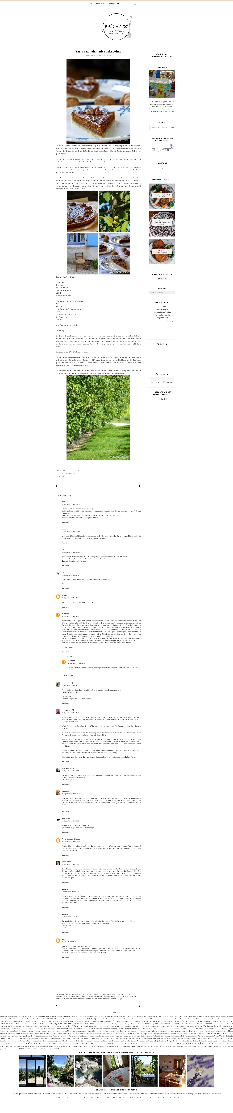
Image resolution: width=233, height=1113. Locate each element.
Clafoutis (230, 1019)
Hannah (18, 1026)
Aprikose (36, 1016)
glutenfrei (3, 1049)
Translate (169, 382)
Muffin (53, 1033)
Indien (122, 1026)
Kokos (105, 1029)
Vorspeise (223, 1044)
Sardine (9, 1041)
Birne (144, 1016)
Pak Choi (199, 1033)
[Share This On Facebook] (132, 471)
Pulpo (205, 1036)
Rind (102, 1038)
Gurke (227, 1024)
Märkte (65, 1033)
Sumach (225, 1041)
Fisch (231, 1021)
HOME (89, 4)
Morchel (32, 1033)
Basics (102, 1016)
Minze (230, 1031)
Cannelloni (159, 1019)
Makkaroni (74, 1031)
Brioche (19, 1019)
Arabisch (43, 1016)
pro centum (14, 1049)
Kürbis (199, 1028)
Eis (142, 1021)
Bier (140, 1016)
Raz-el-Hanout (57, 1038)
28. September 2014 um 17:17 (70, 685)
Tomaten (139, 1044)
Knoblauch (77, 1028)
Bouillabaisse (216, 1016)
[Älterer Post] (140, 486)
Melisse (183, 1031)
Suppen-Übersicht (20, 1044)
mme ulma (66, 818)
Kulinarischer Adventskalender (163, 1029)
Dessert (80, 1021)
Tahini (51, 1044)
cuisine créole (218, 1046)
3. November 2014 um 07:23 (70, 892)
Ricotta (98, 1038)
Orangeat (150, 1033)
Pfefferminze (71, 1036)
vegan (21, 1048)
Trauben (169, 1044)
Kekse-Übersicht (39, 1029)
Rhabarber (92, 1038)
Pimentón (126, 1036)
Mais (69, 1031)
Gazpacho (121, 1024)
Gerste (133, 1024)
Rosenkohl (131, 1038)
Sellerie (113, 1041)
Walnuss (60, 476)
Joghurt (147, 1026)
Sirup (153, 1041)
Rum (181, 1038)
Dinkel (89, 1021)
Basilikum (109, 1016)
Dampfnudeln (65, 1021)
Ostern (185, 1033)
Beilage (117, 1016)
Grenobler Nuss (123, 167)
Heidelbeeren (59, 1026)
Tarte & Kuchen (60, 1044)
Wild (29, 1046)
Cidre (225, 1019)
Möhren (71, 1033)
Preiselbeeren (192, 1036)
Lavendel (17, 1031)
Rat (46, 1038)
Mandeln (91, 1031)
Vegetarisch (195, 1043)
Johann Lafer (156, 1026)
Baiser (84, 1016)
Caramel (165, 1019)
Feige (201, 1021)
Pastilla (231, 1033)
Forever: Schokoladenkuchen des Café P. (162, 222)
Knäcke (85, 1029)
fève (229, 1046)
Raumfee (65, 595)
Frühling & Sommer (59, 1023)
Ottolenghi (192, 1034)
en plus (225, 1046)
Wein (11, 1046)
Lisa (63, 939)
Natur (87, 1034)
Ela (63, 572)
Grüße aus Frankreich (204, 1024)
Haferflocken (4, 1026)
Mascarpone (135, 1031)
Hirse (96, 1026)
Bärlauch (135, 1019)
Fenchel (213, 1021)
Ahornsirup (4, 1016)
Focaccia (22, 1024)
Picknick (97, 1036)
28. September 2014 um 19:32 (70, 713)
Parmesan (218, 1033)
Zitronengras (113, 1046)
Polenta (184, 1036)
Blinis (164, 1016)
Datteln (73, 1021)
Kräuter (145, 1029)
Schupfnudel (99, 1041)
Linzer (49, 1031)
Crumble (33, 1021)
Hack (231, 1024)
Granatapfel (164, 1024)
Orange (143, 1033)
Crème (39, 1021)
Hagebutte (12, 1026)
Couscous (11, 1021)
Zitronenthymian (124, 1046)
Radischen (30, 1038)
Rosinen (138, 1038)
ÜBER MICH (100, 4)
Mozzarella (46, 1034)
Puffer (200, 1036)
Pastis (8, 1036)
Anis (26, 1016)
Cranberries (19, 1021)
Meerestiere (162, 1031)
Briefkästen (13, 1019)
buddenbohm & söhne (162, 312)
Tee (93, 1044)
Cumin (49, 1021)
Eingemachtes (122, 1021)
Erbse (155, 1021)
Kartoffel (218, 1026)
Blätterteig (188, 1016)
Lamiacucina (218, 1029)
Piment (106, 1036)
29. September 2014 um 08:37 (71, 841)
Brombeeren (38, 1019)
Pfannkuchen (57, 1036)
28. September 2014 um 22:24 (70, 821)
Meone (208, 1031)
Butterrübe (128, 1019)
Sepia (121, 1041)
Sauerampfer (15, 1041)
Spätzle (197, 1041)
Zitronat (85, 1046)
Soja (156, 1041)
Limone (30, 1031)
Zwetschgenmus (189, 1046)
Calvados (153, 1019)
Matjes (143, 1031)
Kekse (30, 1028)
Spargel (169, 1041)
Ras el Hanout (39, 1038)
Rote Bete (153, 1038)
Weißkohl (24, 1046)
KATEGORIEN (114, 4)
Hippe (92, 1026)
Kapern (193, 1026)
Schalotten (38, 1041)
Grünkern (192, 1024)
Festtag (219, 1021)
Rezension (84, 1038)
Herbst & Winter (72, 1026)
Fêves (90, 1024)
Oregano (172, 1034)
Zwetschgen (166, 1046)
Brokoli (31, 1019)
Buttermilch (121, 1019)
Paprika (210, 1033)
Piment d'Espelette (115, 1036)
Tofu (126, 1044)
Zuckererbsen (145, 1046)
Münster (78, 1033)
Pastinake (3, 1036)
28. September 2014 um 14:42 (70, 598)
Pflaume (85, 1036)
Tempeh (97, 1044)
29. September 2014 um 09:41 (70, 864)
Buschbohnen (107, 1019)
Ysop (65, 1046)
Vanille (185, 1044)
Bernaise (122, 1016)
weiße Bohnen (44, 1049)
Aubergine (66, 1016)
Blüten (194, 1016)
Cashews (171, 1019)
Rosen (125, 1038)
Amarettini (20, 1016)
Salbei (210, 1038)
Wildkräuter (35, 1046)
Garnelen (106, 1024)
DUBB (58, 1021)
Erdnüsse (170, 1021)
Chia (186, 1019)
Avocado (79, 1016)
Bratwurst (223, 1016)
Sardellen (3, 1041)
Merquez (220, 1031)
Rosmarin (145, 1038)
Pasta (225, 1033)
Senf (117, 1041)
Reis (70, 1038)
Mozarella (38, 1033)
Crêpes (44, 1021)
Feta (223, 1021)
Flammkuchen (5, 1024)
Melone (189, 1031)
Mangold (104, 1031)
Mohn (18, 1034)
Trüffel (174, 1044)
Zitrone (92, 1046)
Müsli (83, 1033)
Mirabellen (3, 1033)
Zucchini (136, 1046)
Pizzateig (167, 1036)
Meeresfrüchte (151, 1031)
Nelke (104, 1034)
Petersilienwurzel (46, 1036)
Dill (85, 1021)
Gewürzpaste (139, 1024)
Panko (204, 1033)
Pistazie (156, 1036)
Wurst (56, 1046)
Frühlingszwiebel (74, 1024)
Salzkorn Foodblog (218, 1038)
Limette (25, 1031)
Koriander (122, 1028)
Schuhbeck (91, 1041)
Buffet (89, 1019)
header (8, 1049)
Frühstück (84, 1024)
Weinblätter (17, 1046)
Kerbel (46, 1029)
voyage (27, 1049)
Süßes (66, 471)
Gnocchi (147, 1024)
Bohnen (200, 1016)
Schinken (46, 1041)
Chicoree (198, 1019)
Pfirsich (79, 1036)
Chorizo (215, 1019)
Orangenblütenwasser (161, 1033)
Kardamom (208, 1026)
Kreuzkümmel (132, 1029)
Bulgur (94, 1019)
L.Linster (205, 1029)
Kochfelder (66, 862)
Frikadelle (38, 1024)
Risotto (107, 1038)
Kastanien (14, 1029)
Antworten (65, 522)
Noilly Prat (122, 1034)
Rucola (177, 1038)
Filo (227, 1021)
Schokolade (81, 1041)
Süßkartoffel (38, 1044)
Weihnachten (4, 1046)
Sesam (139, 1041)
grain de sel (66, 710)
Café (140, 1019)
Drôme (101, 1021)
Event (184, 1021)
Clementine (3, 1021)
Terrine (103, 1044)
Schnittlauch (66, 1041)
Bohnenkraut (207, 1016)
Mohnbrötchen (25, 1033)
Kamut (187, 1026)
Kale (183, 1026)
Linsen (44, 1031)
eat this (163, 307)
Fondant (27, 1024)
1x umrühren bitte (162, 315)
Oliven (137, 1034)
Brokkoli (25, 1019)
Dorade (95, 1021)
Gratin (176, 1024)
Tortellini (154, 1044)
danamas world (68, 768)
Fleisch (16, 1024)
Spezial (180, 1041)
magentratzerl (163, 318)
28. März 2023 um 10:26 (69, 942)
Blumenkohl (179, 1016)
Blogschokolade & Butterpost (79, 699)
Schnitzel (73, 1041)
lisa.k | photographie (70, 683)
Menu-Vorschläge (199, 1031)
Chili (203, 1019)
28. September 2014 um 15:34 (76, 663)
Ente (151, 1021)
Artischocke (51, 1016)
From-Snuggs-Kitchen (71, 839)
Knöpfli (89, 1029)
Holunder (106, 1026)
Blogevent (170, 1016)
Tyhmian (179, 1044)
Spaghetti (162, 1041)
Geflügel (127, 1024)
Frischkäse (46, 1024)
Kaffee (176, 1026)
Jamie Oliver (140, 1026)
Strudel (220, 1041)
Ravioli (50, 1038)
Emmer (146, 1021)
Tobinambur (120, 1044)
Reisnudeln (76, 1038)
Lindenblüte (37, 1031)
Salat (205, 1038)
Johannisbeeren (167, 1026)
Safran (195, 1038)
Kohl (94, 1029)
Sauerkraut (24, 1041)
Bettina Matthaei (132, 1016)
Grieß (181, 1024)
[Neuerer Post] (57, 486)
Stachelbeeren (206, 1041)
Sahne (200, 1038)
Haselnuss (46, 1026)
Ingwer (127, 1026)
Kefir (25, 1029)
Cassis (177, 1019)
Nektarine (98, 1033)
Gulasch (222, 1024)
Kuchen (151, 1029)
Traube (164, 1044)
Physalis (91, 1036)
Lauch (2, 1031)
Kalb (180, 1026)
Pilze (102, 1036)
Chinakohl (209, 1019)
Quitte (8, 1038)
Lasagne (230, 1029)
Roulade (172, 1038)
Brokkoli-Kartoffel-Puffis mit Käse (162, 195)
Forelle (33, 1024)
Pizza (161, 1036)
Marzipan (127, 1031)
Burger (100, 1019)
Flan (12, 1024)
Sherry (144, 1041)
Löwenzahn (63, 1031)
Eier (114, 1021)
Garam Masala (98, 1024)
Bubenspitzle (74, 1019)
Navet (92, 1034)
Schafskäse (31, 1041)
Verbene (205, 1044)
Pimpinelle (139, 1036)
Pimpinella (132, 1036)
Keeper (21, 1029)
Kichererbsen (61, 1029)
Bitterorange (150, 1016)
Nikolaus (109, 1033)
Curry (54, 1021)
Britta (64, 502)
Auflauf (73, 1016)
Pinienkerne (147, 1036)
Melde (178, 1031)
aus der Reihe (206, 1046)
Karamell (199, 1026)
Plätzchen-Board (176, 1036)
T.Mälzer (46, 1044)
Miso (9, 1033)
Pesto (28, 1036)
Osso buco (179, 1033)
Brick (6, 1019)
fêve (232, 1046)
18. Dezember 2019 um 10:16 (70, 917)
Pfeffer (65, 1036)
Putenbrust (210, 1036)
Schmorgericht (55, 1041)
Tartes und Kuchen (83, 1043)
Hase (40, 1026)
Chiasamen (191, 1019)
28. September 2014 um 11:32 (70, 575)
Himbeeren (85, 1026)
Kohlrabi (99, 1029)
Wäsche (61, 1046)
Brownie (67, 1019)
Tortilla (160, 1044)
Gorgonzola (154, 1024)
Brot (44, 1019)
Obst (128, 1033)
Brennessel (230, 1016)
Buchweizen (83, 1019)
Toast (115, 1044)
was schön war (34, 1049)
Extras (189, 1021)
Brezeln (2, 1019)
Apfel (30, 1016)
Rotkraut (166, 1038)
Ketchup (52, 1029)
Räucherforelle (188, 1038)
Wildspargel (43, 1046)
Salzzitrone (228, 1038)
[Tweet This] (136, 471)
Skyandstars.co (172, 1098)
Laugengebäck (9, 1031)
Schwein (107, 1041)
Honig (59, 471)
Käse (189, 1028)
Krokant (140, 1029)
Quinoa (2, 1038)
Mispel (13, 1033)
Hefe (52, 1026)
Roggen (113, 1038)
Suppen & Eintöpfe (7, 1044)
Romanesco (119, 1038)
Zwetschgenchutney (177, 1046)
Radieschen (22, 1038)
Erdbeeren (162, 1021)
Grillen (186, 1024)
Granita (171, 1024)
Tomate (131, 1043)
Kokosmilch (112, 1029)
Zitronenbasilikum (102, 1046)
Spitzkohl (191, 1041)
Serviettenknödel (129, 1041)
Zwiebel (197, 1046)
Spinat (185, 1041)
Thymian (109, 1043)
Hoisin (100, 1026)
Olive (132, 1034)
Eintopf (137, 1021)
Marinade (111, 1031)
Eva (63, 549)
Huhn (117, 1026)
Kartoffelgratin (228, 1026)
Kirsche (69, 1029)
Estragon (177, 1021)
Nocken (115, 1033)
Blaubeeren (158, 1016)
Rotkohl (160, 1038)
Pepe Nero (14, 1036)
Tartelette (70, 1044)
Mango (98, 1031)
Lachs (211, 1029)
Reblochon (65, 1038)
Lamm (224, 1029)
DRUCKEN (162, 278)
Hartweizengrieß (33, 1026)
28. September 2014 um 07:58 (71, 504)
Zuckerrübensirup (155, 1046)
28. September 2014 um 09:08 (71, 531)
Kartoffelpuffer (5, 1029)
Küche (193, 1029)
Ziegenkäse (73, 1046)
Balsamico (90, 1016)
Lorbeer (55, 1031)
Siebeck (149, 1041)
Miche (226, 1031)
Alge (9, 1016)
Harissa (25, 1026)
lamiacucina (66, 791)
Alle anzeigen (170, 321)
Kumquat (176, 1029)
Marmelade (119, 1031)
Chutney (221, 1019)
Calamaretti (145, 1019)
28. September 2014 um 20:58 (71, 794)
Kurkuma (182, 1029)
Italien (132, 1026)
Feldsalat (207, 1021)
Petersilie (35, 1036)
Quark (216, 1036)
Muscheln (59, 1033)
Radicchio (14, 1038)
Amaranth (14, 1016)
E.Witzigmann (108, 1021)
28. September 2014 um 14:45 (70, 616)
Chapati (181, 1019)
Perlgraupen (21, 1036)
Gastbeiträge (113, 1024)
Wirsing (50, 1046)
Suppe (230, 1041)
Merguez (213, 1031)
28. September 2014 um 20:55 (70, 771)
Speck (175, 1041)
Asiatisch (59, 1016)
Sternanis (214, 1041)
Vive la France (214, 1044)
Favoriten (195, 1021)
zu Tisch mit (54, 1049)
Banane (97, 1016)
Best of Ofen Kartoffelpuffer (162, 251)
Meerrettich (171, 1031)
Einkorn (131, 1021)
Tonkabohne (70, 474)
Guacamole (215, 1024)
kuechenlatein (162, 309)
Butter (115, 1019)
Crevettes (27, 1021)
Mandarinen (82, 1031)
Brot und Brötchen (55, 1018)
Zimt (81, 1046)
